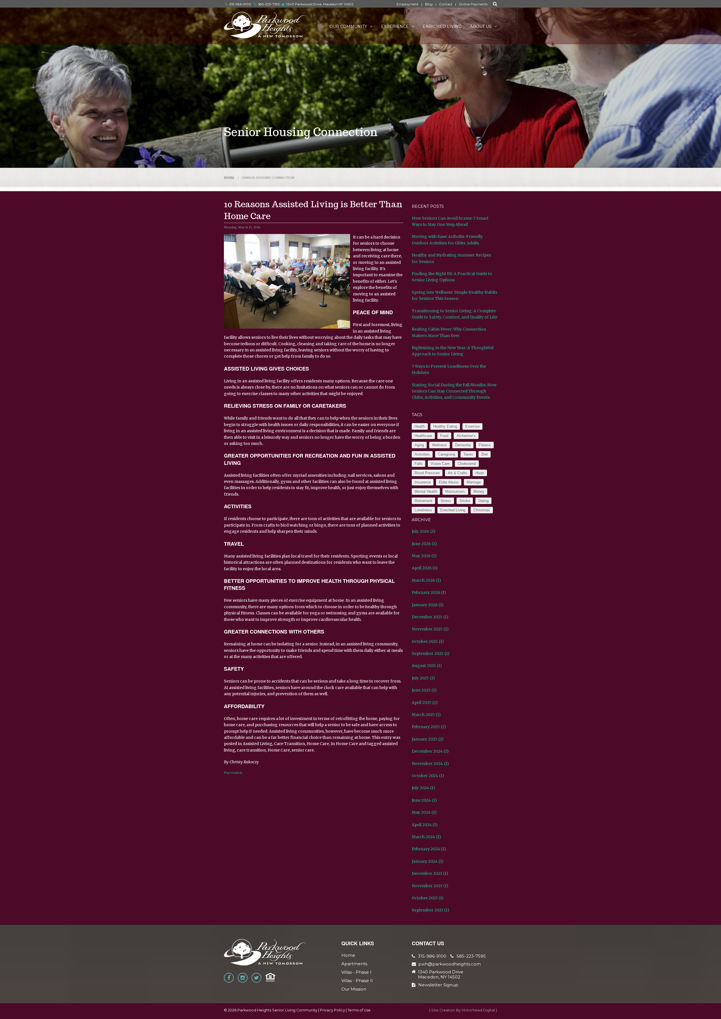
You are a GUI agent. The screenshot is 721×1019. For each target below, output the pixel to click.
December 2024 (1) (430, 751)
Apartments (354, 963)
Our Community (348, 26)
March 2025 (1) (426, 714)
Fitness (485, 445)
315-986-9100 (240, 4)
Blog (429, 4)
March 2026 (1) (426, 580)
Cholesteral (467, 463)
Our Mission (353, 989)
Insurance (423, 482)
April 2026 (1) (425, 567)
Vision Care (440, 463)
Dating (483, 501)
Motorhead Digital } (479, 1010)
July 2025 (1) (423, 678)
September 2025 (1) (430, 653)
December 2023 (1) (430, 873)
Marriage (474, 482)
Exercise (472, 426)
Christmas (481, 510)
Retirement (423, 501)
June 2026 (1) (424, 543)
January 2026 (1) (428, 604)
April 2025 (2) (425, 702)
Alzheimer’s (466, 436)
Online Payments (473, 4)
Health (420, 426)
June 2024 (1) (424, 800)
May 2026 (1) (424, 555)
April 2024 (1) (425, 824)
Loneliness (423, 510)
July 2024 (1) (423, 787)
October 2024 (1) (428, 775)
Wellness (439, 445)
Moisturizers (455, 491)
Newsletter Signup (438, 984)
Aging (419, 445)
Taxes (468, 454)
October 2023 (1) (428, 897)
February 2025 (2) (429, 726)
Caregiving (446, 454)
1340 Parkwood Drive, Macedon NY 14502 (319, 4)
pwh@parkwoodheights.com (449, 964)
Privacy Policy (332, 1010)
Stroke (464, 501)
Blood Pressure (427, 473)
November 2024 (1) (430, 763)
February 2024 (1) (429, 848)
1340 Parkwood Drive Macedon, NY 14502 (440, 974)
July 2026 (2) (423, 531)
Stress (445, 501)
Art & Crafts (457, 473)
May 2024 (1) (424, 812)
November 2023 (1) (430, 885)
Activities (422, 454)
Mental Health (426, 491)
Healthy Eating (445, 426)
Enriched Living (442, 26)
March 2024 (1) (426, 836)
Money (478, 491)
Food (444, 436)
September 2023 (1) (430, 910)
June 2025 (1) (424, 690)
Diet (484, 454)
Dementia (463, 445)
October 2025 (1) (428, 641)
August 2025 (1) (427, 665)
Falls (418, 463)
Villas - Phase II (357, 980)
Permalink (233, 772)
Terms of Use (359, 1010)
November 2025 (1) (430, 629)
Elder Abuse (449, 482)
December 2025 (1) (430, 616)
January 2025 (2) (428, 739)
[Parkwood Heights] (265, 25)
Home (229, 178)
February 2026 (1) (429, 592)
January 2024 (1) (428, 861)
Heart (479, 473)
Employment (408, 4)
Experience (395, 26)
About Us (480, 26)
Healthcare (423, 436)
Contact (445, 4)
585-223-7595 (269, 4)
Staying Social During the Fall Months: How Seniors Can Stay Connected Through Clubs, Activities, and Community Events (454, 391)
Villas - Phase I (356, 972)
